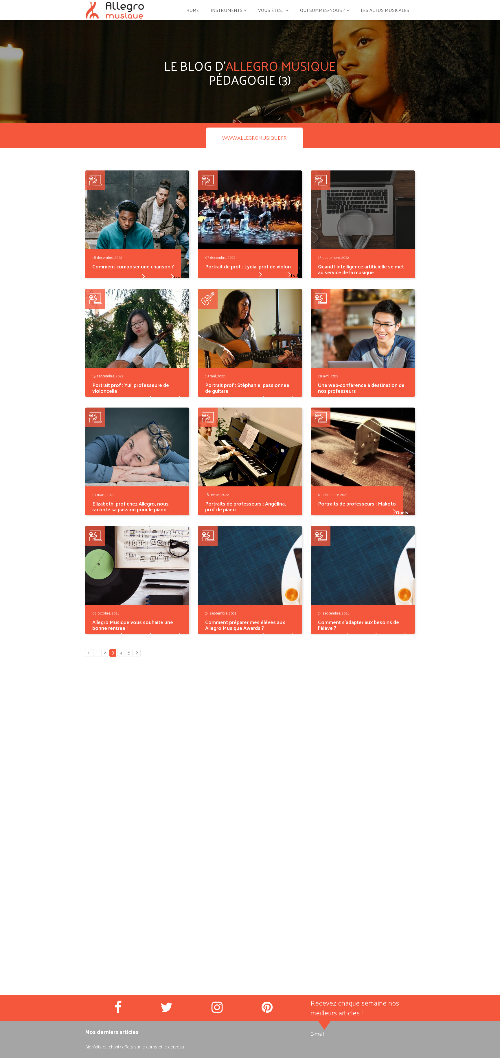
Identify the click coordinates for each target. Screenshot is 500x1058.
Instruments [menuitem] (226, 10)
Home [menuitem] (192, 10)
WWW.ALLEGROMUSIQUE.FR (254, 137)
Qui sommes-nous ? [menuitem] (322, 10)
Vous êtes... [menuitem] (271, 10)
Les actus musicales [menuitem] (385, 10)
